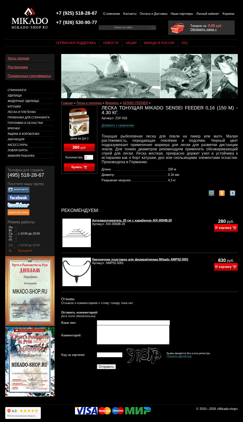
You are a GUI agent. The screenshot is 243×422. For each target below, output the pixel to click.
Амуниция (16, 139)
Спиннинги (17, 90)
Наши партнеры (182, 13)
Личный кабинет (207, 13)
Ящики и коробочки (23, 133)
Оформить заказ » (203, 29)
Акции (131, 43)
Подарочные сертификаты (29, 76)
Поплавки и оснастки (25, 123)
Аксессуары (18, 144)
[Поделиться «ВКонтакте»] (232, 193)
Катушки (14, 106)
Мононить (112, 103)
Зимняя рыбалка (21, 155)
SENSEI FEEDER (135, 103)
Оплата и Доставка (153, 13)
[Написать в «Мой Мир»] (211, 193)
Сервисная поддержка (76, 43)
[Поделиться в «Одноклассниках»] (222, 193)
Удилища (15, 95)
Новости (110, 43)
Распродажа (18, 67)
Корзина (228, 13)
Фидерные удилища (23, 101)
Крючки (14, 128)
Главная (67, 103)
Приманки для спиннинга (29, 117)
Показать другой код (179, 356)
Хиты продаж (18, 58)
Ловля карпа (18, 150)
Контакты (129, 13)
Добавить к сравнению (118, 125)
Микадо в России (159, 43)
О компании (111, 13)
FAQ (185, 43)
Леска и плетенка (89, 103)
